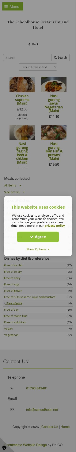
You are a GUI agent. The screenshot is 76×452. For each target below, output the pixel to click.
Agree (40, 236)
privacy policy (55, 226)
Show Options (37, 249)
